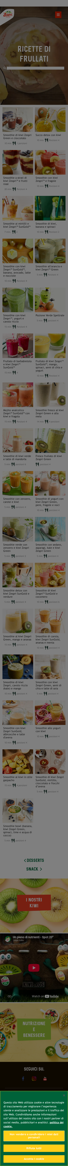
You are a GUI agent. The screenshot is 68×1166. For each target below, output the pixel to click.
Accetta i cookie (34, 1158)
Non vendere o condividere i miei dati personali (34, 1136)
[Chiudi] (64, 1095)
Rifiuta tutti (33, 1148)
